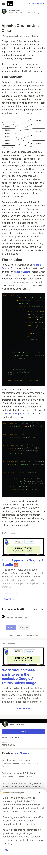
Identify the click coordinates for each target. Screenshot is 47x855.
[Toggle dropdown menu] (43, 533)
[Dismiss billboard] (43, 792)
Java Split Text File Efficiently (20, 763)
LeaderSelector (23, 271)
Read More (9, 599)
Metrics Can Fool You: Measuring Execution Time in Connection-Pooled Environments (22, 788)
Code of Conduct (16, 635)
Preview (24, 627)
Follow (23, 731)
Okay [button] (7, 850)
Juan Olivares (14, 10)
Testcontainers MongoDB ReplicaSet (19, 774)
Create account (36, 3)
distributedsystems (12, 36)
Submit (11, 627)
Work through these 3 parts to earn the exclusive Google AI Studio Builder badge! (20, 676)
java (26, 36)
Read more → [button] (23, 708)
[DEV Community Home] (10, 3)
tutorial (35, 36)
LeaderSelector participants (16, 413)
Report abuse (32, 635)
